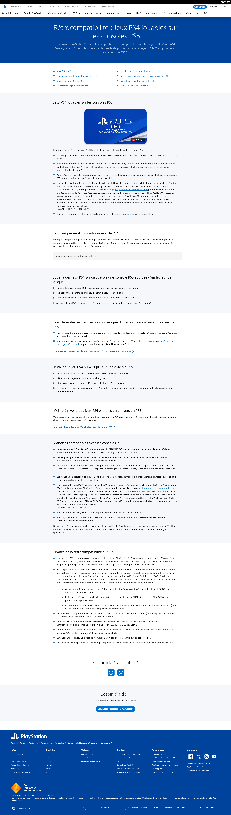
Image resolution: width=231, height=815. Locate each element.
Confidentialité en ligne (90, 761)
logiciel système (123, 213)
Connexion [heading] (192, 750)
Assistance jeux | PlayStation (52, 743)
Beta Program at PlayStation (198, 770)
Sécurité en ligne (172, 13)
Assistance (107, 6)
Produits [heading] (50, 750)
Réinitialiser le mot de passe (128, 768)
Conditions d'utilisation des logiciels (174, 808)
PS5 (29, 6)
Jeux (40, 6)
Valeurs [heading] (85, 750)
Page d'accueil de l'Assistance (128, 754)
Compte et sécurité (58, 13)
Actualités (89, 6)
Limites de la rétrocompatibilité (136, 85)
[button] (115, 126)
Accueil (13, 743)
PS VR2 (48, 761)
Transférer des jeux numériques (72, 85)
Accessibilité (86, 758)
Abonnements (114, 13)
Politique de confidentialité (105, 808)
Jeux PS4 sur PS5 (65, 71)
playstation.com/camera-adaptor (131, 189)
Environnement (87, 754)
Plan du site (155, 808)
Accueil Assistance (11, 13)
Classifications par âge (161, 761)
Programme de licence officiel (164, 772)
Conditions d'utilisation (161, 754)
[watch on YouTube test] (138, 140)
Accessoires (70, 6)
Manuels (120, 776)
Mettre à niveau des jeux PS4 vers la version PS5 (144, 76)
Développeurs (157, 768)
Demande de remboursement (128, 772)
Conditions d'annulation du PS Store (166, 758)
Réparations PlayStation (126, 765)
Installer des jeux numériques (135, 71)
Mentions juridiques (86, 808)
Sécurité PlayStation (124, 758)
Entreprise (15, 768)
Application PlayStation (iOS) (198, 763)
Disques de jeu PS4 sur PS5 (70, 80)
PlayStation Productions (20, 765)
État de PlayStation (33, 13)
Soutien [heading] (121, 750)
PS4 (47, 758)
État (118, 761)
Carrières (14, 758)
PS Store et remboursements (87, 13)
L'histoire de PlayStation (20, 772)
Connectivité (192, 13)
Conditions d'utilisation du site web (135, 808)
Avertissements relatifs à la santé (165, 765)
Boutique (15, 6)
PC (205, 13)
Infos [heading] (13, 750)
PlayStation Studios (18, 761)
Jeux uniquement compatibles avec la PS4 (78, 76)
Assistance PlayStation (29, 743)
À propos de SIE (17, 754)
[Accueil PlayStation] (5, 6)
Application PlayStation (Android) (200, 767)
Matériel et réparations (147, 13)
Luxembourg (22, 808)
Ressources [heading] (158, 750)
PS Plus (53, 6)
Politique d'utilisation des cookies (204, 808)
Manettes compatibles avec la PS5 (137, 80)
